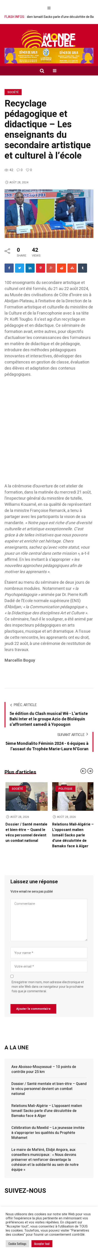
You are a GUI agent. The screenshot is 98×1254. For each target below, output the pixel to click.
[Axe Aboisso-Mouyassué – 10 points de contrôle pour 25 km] (26, 796)
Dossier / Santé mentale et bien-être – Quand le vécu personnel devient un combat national (72, 832)
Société (13, 92)
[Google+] (51, 268)
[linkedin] (30, 268)
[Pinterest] (40, 268)
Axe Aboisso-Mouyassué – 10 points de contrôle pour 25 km (25, 830)
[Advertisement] (49, 432)
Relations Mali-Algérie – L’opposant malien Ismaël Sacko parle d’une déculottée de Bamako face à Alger (46, 1105)
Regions (17, 789)
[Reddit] (61, 268)
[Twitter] (19, 268)
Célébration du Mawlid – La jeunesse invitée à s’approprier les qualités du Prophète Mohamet (48, 1127)
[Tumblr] (82, 268)
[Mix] (72, 268)
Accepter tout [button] (42, 1243)
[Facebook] (9, 268)
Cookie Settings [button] (17, 1243)
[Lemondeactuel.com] (49, 40)
